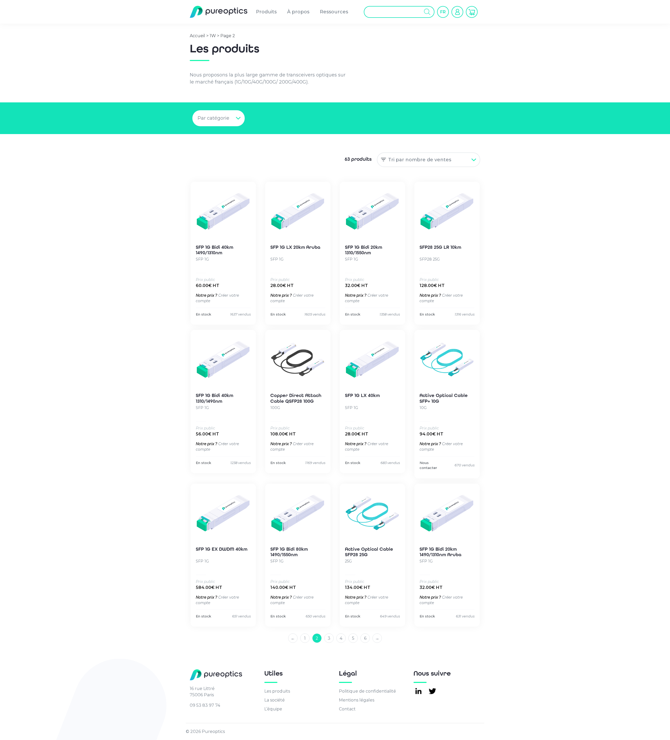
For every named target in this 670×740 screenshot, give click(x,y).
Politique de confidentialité (367, 691)
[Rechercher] (427, 12)
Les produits (277, 691)
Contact (347, 708)
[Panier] (472, 12)
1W (213, 35)
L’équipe (273, 708)
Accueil (197, 35)
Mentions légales (356, 700)
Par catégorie (213, 118)
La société (274, 700)
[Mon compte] (457, 12)
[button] (443, 12)
